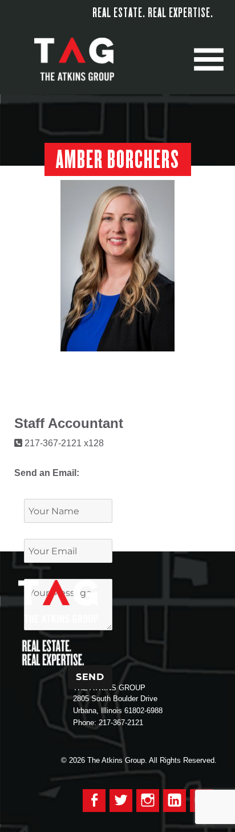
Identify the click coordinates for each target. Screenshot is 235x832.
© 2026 (73, 760)
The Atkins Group (82, 60)
